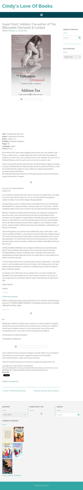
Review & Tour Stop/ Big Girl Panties (47, 391)
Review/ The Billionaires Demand (14, 391)
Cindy (25, 30)
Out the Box (45, 485)
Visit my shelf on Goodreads (11, 475)
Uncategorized (13, 381)
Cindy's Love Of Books (27, 6)
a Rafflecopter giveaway (10, 296)
